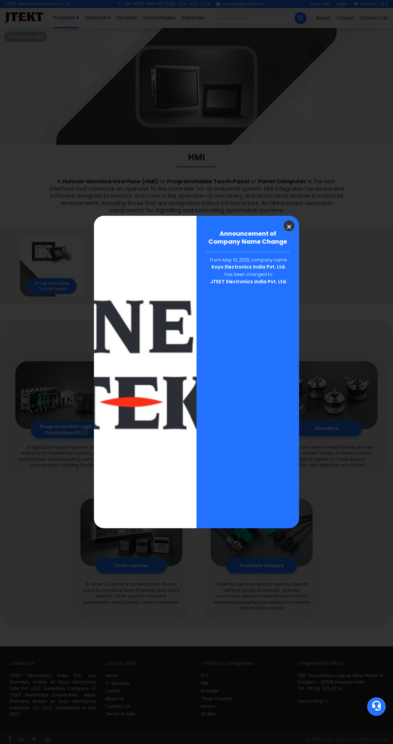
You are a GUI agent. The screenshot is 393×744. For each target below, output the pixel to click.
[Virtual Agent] (376, 706)
